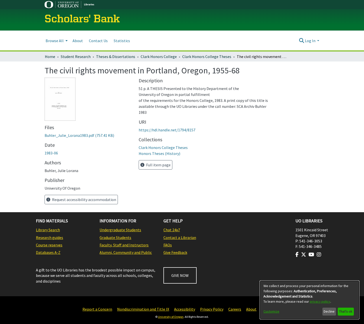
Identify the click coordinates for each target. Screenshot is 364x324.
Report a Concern (97, 309)
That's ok (345, 311)
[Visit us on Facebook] (297, 254)
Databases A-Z (48, 252)
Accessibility (184, 309)
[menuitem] (56, 40)
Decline (329, 311)
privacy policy (320, 301)
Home (50, 56)
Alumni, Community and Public (126, 252)
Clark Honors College (159, 56)
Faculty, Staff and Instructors (124, 244)
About (251, 309)
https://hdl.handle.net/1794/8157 (167, 129)
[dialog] (309, 300)
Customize (271, 311)
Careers (234, 309)
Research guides (49, 237)
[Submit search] (301, 41)
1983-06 (51, 152)
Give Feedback (175, 252)
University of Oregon (170, 317)
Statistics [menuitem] (122, 40)
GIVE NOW (180, 275)
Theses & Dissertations (115, 56)
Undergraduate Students (120, 229)
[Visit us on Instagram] (319, 254)
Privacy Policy (211, 309)
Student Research (76, 56)
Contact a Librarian (179, 237)
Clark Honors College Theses (206, 56)
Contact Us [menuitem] (98, 40)
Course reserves (49, 244)
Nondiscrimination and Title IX (143, 309)
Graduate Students (115, 237)
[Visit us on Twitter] (303, 254)
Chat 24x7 (171, 229)
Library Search (48, 229)
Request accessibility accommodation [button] (83, 199)
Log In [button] (310, 40)
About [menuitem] (78, 40)
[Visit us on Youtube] (311, 254)
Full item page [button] (158, 164)
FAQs (167, 244)
